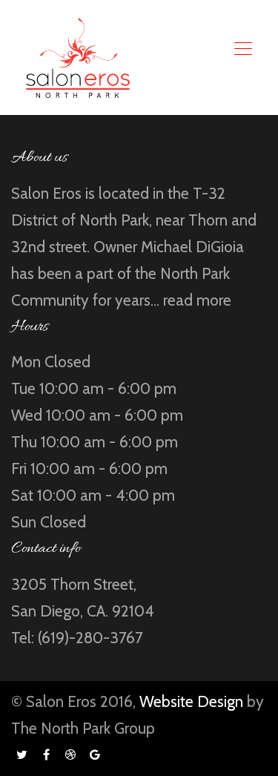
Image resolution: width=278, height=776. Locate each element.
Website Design (191, 701)
